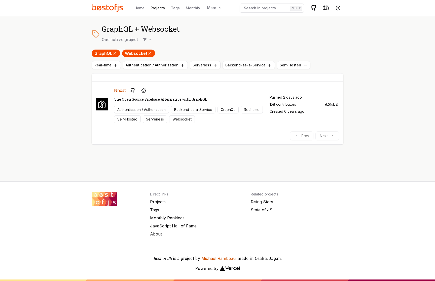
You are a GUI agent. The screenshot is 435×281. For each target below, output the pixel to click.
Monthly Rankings (167, 217)
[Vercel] (230, 268)
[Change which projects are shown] (147, 39)
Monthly (193, 8)
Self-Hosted (290, 65)
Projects (158, 8)
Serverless (202, 65)
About (156, 233)
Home (139, 8)
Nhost (120, 90)
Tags (175, 8)
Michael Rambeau (218, 258)
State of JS (261, 209)
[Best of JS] (108, 8)
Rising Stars (262, 201)
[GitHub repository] (133, 90)
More (211, 8)
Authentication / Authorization (152, 65)
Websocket (136, 53)
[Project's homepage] (144, 90)
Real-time (103, 65)
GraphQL (103, 53)
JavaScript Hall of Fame (173, 225)
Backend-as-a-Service (245, 65)
